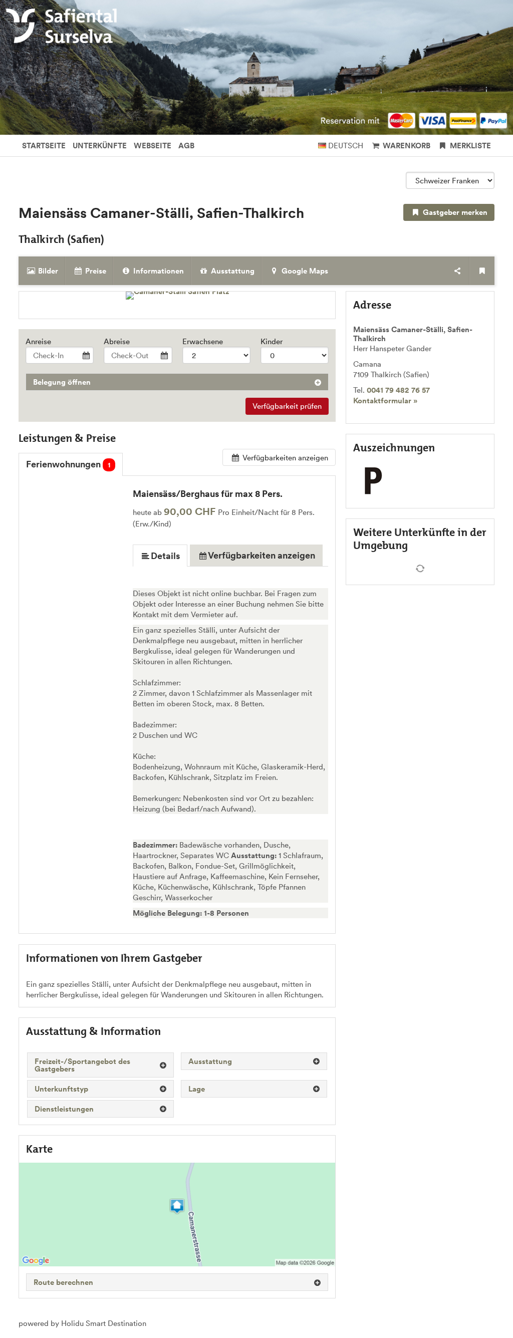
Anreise (38, 341)
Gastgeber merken (454, 212)
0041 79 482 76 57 (398, 390)
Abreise (117, 341)
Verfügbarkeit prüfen (287, 406)
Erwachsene (202, 341)
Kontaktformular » (385, 400)
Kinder (272, 341)
